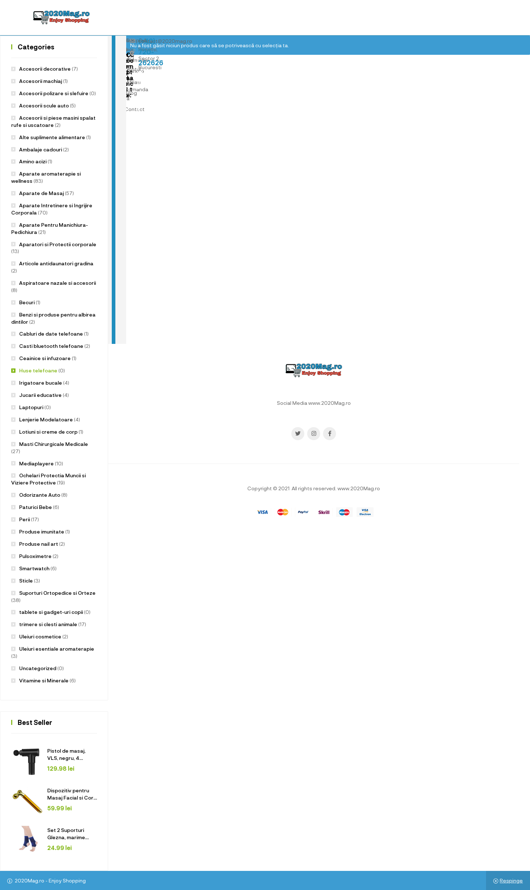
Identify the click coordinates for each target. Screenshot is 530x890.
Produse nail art (38, 544)
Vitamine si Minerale (44, 680)
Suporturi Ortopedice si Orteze (57, 593)
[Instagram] (313, 433)
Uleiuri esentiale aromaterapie (56, 649)
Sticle (26, 580)
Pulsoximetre (35, 556)
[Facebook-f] (329, 433)
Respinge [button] (511, 880)
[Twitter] (297, 433)
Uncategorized (37, 668)
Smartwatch (34, 568)
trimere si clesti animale (48, 624)
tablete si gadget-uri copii (51, 612)
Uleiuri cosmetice (40, 636)
